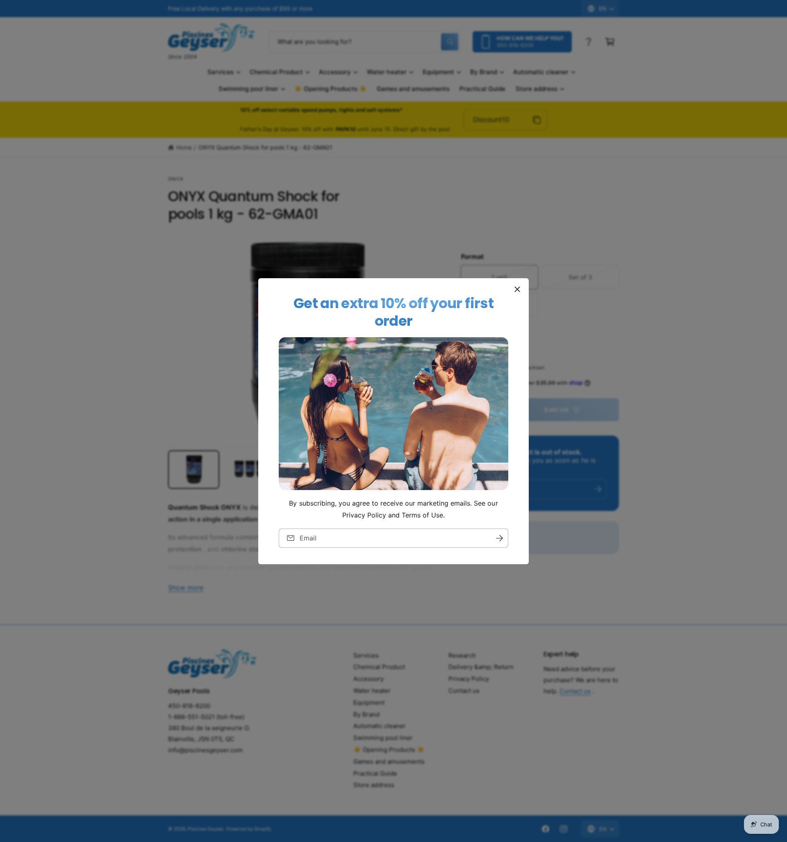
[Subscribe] (499, 537)
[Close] (517, 289)
